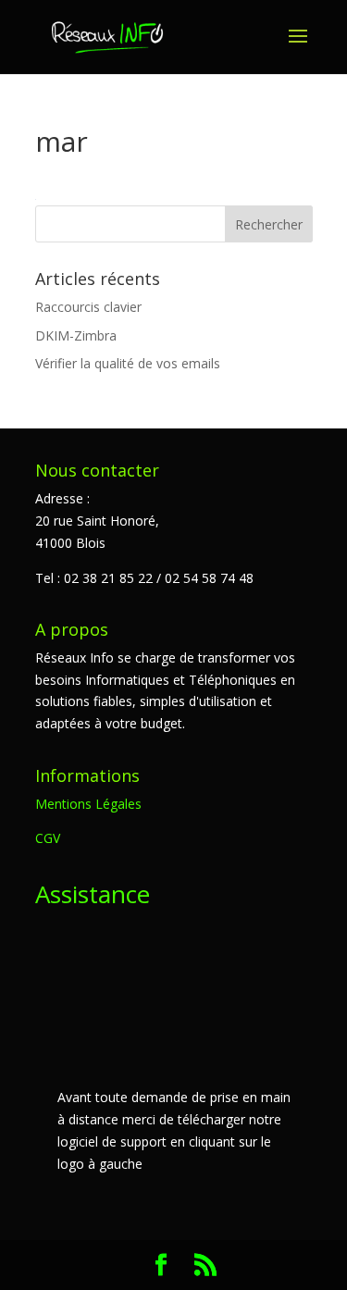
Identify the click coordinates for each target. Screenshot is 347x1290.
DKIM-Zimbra (76, 335)
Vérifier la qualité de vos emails (127, 363)
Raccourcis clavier (88, 307)
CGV (47, 838)
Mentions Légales (88, 803)
